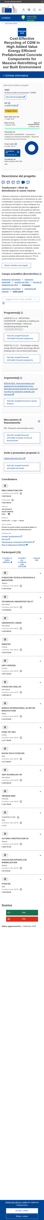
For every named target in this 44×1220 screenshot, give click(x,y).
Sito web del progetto (14, 97)
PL (28, 182)
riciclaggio (26, 285)
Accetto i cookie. (22, 1211)
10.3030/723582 (10, 105)
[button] (29, 9)
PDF (24, 919)
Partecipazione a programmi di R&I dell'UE (20, 542)
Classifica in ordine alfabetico (7, 560)
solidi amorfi (18, 292)
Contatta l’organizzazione (14, 536)
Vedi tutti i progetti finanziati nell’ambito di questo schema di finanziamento (19, 438)
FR (18, 182)
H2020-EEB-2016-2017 (13, 459)
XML (24, 913)
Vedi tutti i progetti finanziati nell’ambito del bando (18, 467)
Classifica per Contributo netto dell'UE (22, 562)
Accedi (23, 9)
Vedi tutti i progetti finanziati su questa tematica (22, 402)
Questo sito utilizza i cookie (16, 1202)
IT (23, 182)
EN (8, 182)
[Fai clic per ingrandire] (40, 573)
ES (13, 182)
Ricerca (34, 9)
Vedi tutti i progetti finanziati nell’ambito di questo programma (20, 337)
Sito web (8, 539)
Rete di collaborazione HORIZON (17, 545)
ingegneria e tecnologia (11, 280)
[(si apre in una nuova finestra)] (9, 9)
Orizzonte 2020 (11, 23)
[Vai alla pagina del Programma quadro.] (22, 32)
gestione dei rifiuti (22, 282)
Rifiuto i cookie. (22, 1216)
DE (3, 182)
